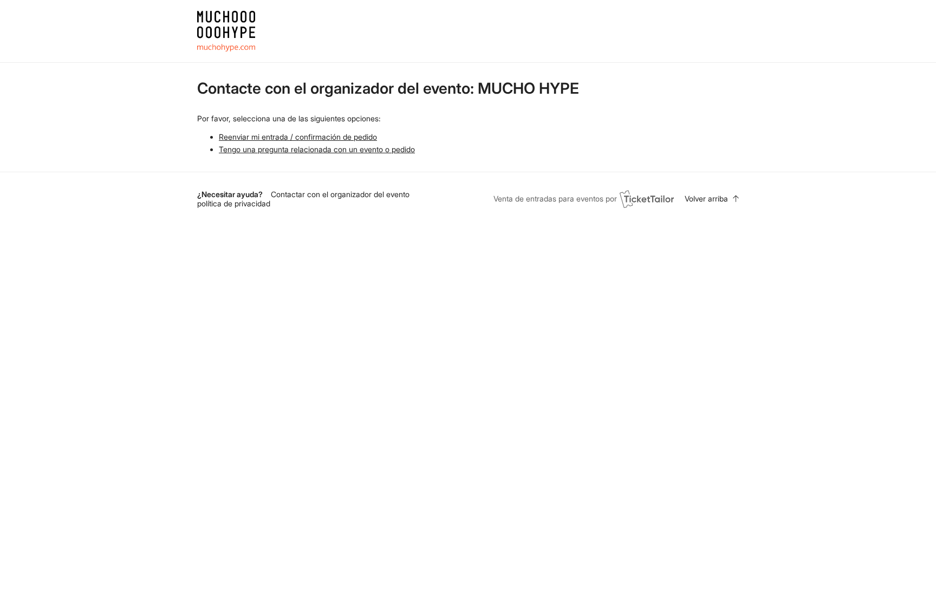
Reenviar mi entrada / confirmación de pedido (298, 136)
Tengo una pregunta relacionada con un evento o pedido (317, 149)
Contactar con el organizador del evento (340, 194)
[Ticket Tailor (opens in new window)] (647, 198)
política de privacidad (233, 203)
